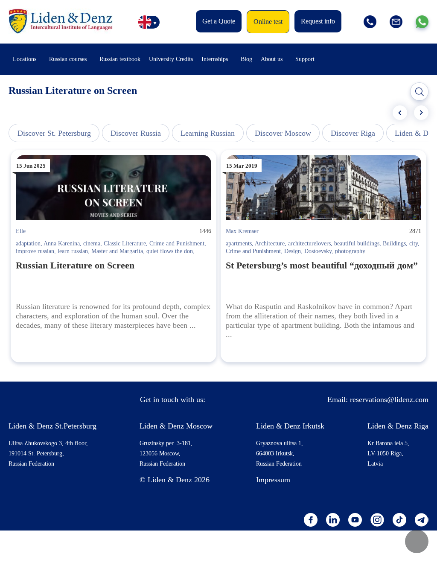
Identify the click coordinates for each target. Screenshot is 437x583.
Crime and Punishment (176, 243)
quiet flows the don (169, 251)
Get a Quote (218, 21)
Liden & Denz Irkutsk (290, 426)
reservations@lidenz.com (389, 399)
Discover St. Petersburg (54, 133)
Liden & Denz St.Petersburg (52, 426)
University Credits (171, 59)
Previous (400, 112)
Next (421, 112)
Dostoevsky (318, 251)
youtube (355, 520)
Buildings (394, 243)
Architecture (270, 243)
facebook (311, 520)
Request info (318, 21)
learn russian (73, 251)
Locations (24, 59)
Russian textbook (119, 59)
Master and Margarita (117, 251)
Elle (21, 231)
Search (419, 91)
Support (305, 59)
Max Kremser (242, 231)
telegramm (421, 520)
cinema (91, 243)
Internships (214, 59)
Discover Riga (353, 133)
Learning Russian (208, 133)
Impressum (273, 479)
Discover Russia (136, 133)
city (413, 243)
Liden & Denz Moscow (176, 426)
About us (272, 59)
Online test (268, 21)
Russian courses (68, 59)
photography (350, 251)
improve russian (35, 251)
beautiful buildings (356, 243)
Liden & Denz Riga (397, 426)
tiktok (399, 520)
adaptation (28, 243)
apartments (239, 243)
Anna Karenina (62, 243)
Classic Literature (125, 243)
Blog (246, 59)
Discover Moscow (283, 133)
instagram (377, 520)
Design (292, 251)
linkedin (333, 520)
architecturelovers (309, 243)
